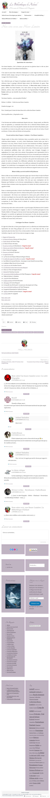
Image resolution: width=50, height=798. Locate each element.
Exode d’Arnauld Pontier (12, 688)
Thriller (42, 773)
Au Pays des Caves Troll (12, 627)
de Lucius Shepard (15, 268)
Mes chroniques (13, 12)
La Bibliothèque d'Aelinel (23, 4)
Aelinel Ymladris (6, 23)
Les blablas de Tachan (12, 655)
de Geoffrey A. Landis (14, 259)
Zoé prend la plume (11, 672)
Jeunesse (36, 750)
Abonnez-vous (35, 603)
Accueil (4, 12)
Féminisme (39, 730)
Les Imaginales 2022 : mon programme (13, 697)
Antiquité (32, 692)
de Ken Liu (13, 248)
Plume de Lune (10, 670)
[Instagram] (15, 549)
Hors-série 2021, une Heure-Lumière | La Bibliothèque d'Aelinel (28, 508)
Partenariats (27, 15)
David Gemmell (37, 711)
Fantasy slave (32, 730)
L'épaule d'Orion (10, 636)
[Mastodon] (17, 549)
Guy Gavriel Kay (40, 735)
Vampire (38, 775)
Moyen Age (38, 758)
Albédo (8, 625)
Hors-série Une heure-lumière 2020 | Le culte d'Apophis (30, 377)
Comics (31, 708)
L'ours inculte (10, 641)
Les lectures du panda (12, 665)
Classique (31, 697)
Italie (37, 745)
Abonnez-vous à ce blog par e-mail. (36, 581)
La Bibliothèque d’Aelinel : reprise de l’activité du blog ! (13, 690)
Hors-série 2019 (5, 300)
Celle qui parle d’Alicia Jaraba (13, 699)
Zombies (31, 785)
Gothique (40, 733)
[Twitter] (10, 549)
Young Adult (36, 783)
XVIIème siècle (36, 781)
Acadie (5, 278)
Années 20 (37, 689)
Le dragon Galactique (12, 649)
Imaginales (32, 745)
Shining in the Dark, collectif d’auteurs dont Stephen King (12, 361)
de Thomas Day (9, 237)
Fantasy (32, 725)
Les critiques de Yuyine (12, 660)
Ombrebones (10, 668)
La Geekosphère (10, 642)
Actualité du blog (38, 15)
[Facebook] (12, 549)
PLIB (43, 762)
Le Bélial (21, 332)
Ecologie (31, 719)
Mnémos (32, 758)
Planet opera (29, 332)
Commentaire (43, 542)
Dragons (31, 714)
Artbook (38, 692)
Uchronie (32, 776)
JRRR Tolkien (35, 753)
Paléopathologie (38, 760)
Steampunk (35, 773)
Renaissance (33, 765)
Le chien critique (18, 470)
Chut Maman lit (10, 630)
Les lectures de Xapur (12, 661)
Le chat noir (32, 755)
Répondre (26, 393)
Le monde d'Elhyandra (12, 651)
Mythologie (32, 760)
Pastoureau (32, 762)
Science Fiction (7, 330)
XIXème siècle (33, 778)
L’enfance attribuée (7, 281)
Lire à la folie (10, 667)
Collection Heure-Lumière (9, 332)
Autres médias (23, 18)
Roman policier (39, 767)
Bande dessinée (38, 695)
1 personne (11, 391)
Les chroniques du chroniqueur (11, 657)
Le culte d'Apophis (11, 648)
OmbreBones (17, 433)
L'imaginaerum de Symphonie (11, 638)
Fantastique (39, 722)
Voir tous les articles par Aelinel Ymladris (9, 353)
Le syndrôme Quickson (12, 653)
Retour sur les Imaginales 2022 (13, 694)
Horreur (38, 743)
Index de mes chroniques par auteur (11, 15)
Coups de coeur (25, 12)
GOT (37, 733)
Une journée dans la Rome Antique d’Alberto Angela (38, 361)
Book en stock (10, 629)
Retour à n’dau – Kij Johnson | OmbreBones (29, 490)
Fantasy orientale (40, 728)
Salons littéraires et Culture (9, 18)
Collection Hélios (38, 704)
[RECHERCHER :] (37, 565)
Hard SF (31, 737)
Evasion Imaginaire (11, 632)
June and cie (9, 634)
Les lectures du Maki (11, 663)
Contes (35, 708)
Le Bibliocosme (10, 644)
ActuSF (31, 689)
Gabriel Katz (32, 733)
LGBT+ (39, 755)
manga (42, 755)
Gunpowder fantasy (33, 735)
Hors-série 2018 (5, 298)
